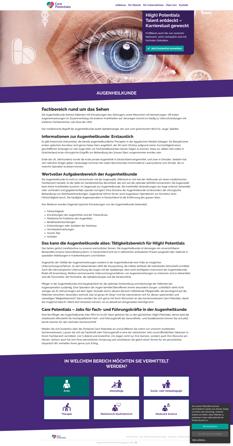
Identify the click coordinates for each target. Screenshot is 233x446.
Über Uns (171, 5)
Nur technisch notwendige (210, 434)
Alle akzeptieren (210, 426)
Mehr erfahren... (199, 440)
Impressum (172, 437)
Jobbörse (120, 5)
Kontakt (183, 5)
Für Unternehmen (153, 5)
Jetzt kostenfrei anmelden (166, 48)
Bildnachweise (184, 437)
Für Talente (134, 5)
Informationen (132, 437)
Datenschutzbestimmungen (155, 437)
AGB (141, 437)
